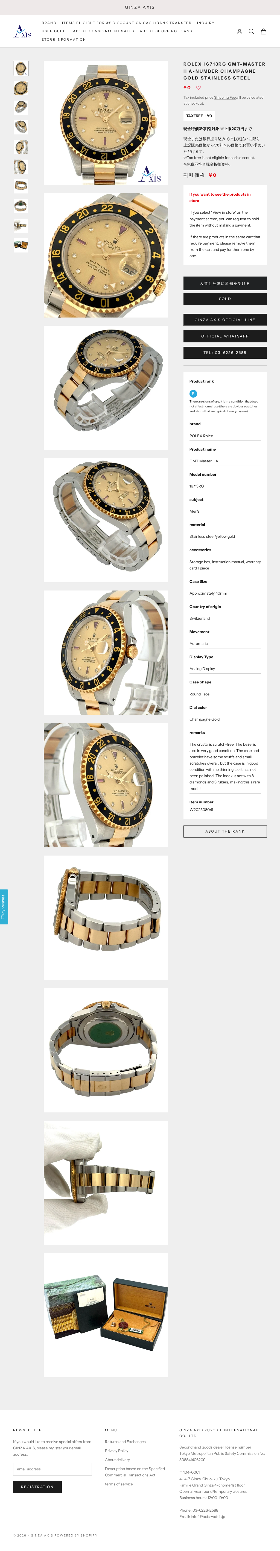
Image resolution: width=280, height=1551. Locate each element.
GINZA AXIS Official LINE (225, 320)
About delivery (117, 1459)
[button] (198, 89)
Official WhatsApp (225, 336)
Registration (37, 1487)
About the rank (225, 831)
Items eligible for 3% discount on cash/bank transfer (127, 23)
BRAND (49, 23)
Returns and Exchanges (125, 1441)
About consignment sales (104, 31)
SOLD (225, 298)
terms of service (119, 1484)
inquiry (206, 23)
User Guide (55, 31)
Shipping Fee (225, 97)
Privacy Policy (116, 1450)
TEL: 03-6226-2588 (225, 352)
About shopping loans (166, 31)
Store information (64, 39)
